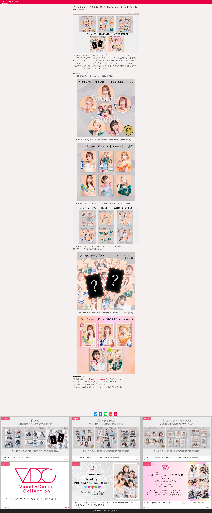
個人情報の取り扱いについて (111, 510)
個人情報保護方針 (98, 510)
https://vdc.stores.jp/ (97, 379)
